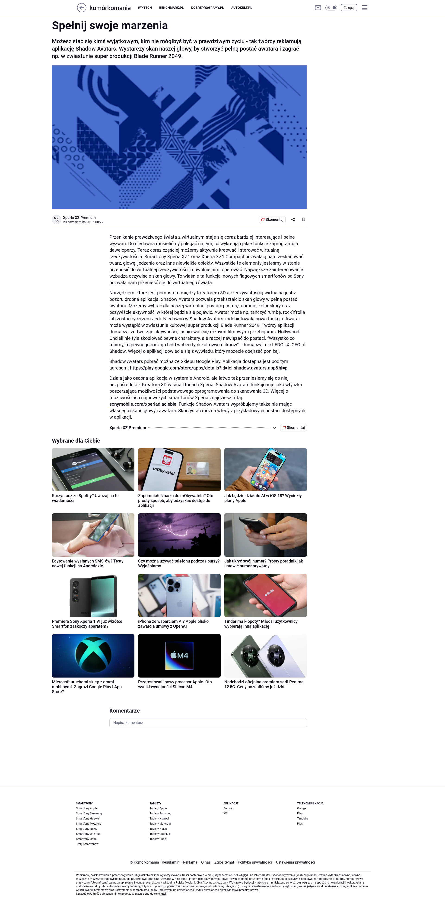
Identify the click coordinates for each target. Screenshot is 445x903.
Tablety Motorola (160, 823)
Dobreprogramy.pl (207, 8)
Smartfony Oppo (86, 839)
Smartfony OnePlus (88, 834)
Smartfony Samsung (89, 813)
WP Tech (145, 8)
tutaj (163, 893)
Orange (301, 808)
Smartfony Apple (86, 808)
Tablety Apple (158, 808)
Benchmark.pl (171, 8)
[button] (331, 7)
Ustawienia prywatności (294, 862)
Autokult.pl (241, 8)
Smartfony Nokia (86, 828)
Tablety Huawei (159, 818)
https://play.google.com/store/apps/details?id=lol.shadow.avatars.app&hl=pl (209, 368)
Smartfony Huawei (87, 818)
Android (228, 808)
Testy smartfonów (87, 844)
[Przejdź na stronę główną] (81, 11)
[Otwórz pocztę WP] (318, 7)
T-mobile (302, 818)
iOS (225, 813)
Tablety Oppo (158, 839)
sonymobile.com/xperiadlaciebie (142, 404)
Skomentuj (274, 219)
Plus (300, 823)
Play (300, 813)
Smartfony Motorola (88, 823)
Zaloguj (349, 8)
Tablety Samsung (161, 813)
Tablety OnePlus (160, 834)
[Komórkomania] (114, 7)
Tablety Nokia (158, 828)
